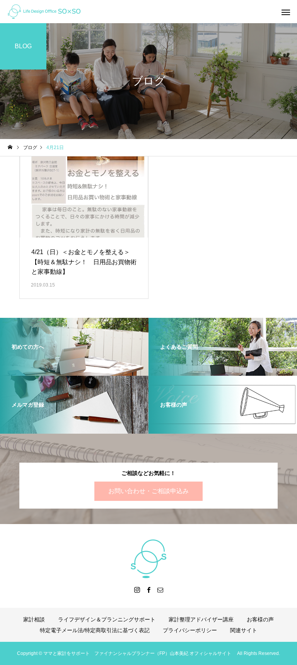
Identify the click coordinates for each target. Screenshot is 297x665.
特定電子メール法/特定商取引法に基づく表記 (95, 630)
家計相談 (34, 619)
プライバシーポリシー (190, 630)
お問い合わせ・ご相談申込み (148, 491)
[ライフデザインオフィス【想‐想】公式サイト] (44, 11)
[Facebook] (148, 590)
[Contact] (160, 590)
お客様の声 (260, 619)
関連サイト (243, 630)
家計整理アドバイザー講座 (201, 619)
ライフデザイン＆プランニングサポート (106, 619)
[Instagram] (137, 590)
